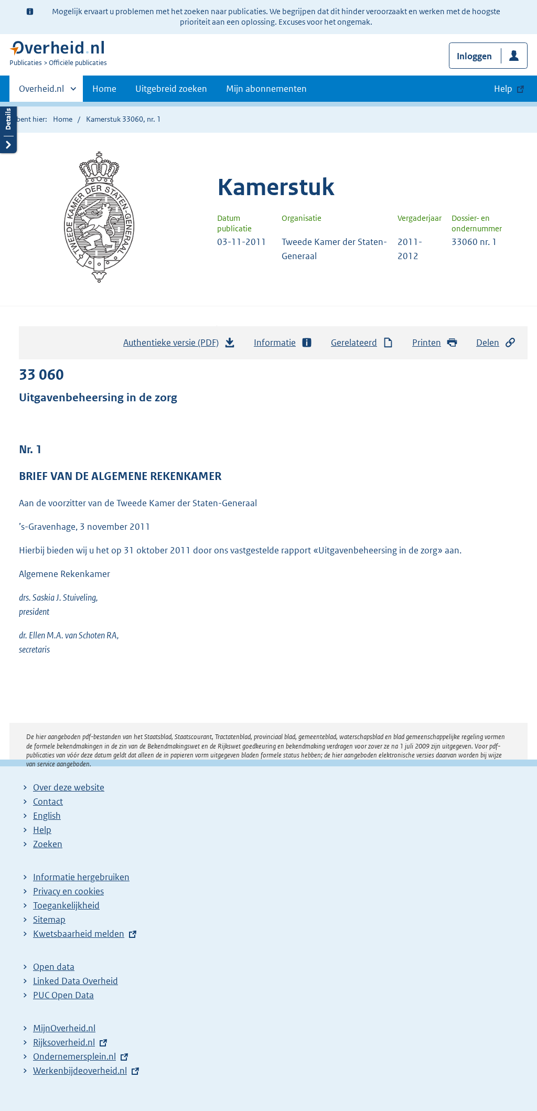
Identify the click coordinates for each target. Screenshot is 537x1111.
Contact (48, 801)
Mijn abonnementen (266, 88)
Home (104, 88)
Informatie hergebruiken (81, 877)
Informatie (275, 342)
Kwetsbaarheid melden (78, 933)
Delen (487, 342)
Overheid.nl (41, 92)
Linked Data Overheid (75, 981)
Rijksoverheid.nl (64, 1042)
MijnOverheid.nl (64, 1028)
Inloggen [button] (474, 56)
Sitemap (49, 919)
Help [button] (503, 88)
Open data (53, 967)
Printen (426, 342)
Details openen (8, 127)
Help (42, 830)
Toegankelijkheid (66, 905)
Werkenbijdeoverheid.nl (80, 1070)
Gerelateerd (354, 342)
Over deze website (68, 787)
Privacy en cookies (68, 891)
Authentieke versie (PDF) (173, 346)
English (47, 815)
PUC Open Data (63, 995)
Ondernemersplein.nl (74, 1056)
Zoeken (47, 844)
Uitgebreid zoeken (171, 88)
